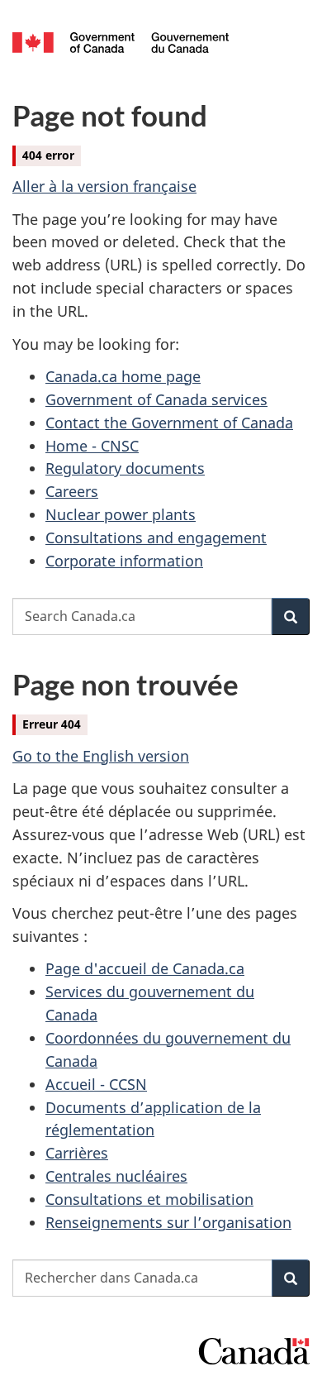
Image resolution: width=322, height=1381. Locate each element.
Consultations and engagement (156, 537)
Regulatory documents (125, 468)
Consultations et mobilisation (149, 1199)
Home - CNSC (92, 446)
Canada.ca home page (123, 376)
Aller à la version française (104, 186)
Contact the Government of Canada (169, 422)
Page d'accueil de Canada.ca (144, 968)
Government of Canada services (156, 399)
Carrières (76, 1153)
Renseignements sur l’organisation (168, 1222)
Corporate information (124, 561)
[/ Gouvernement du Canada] (121, 40)
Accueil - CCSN (96, 1084)
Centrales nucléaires (116, 1176)
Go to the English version (100, 756)
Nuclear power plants (120, 514)
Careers (71, 491)
